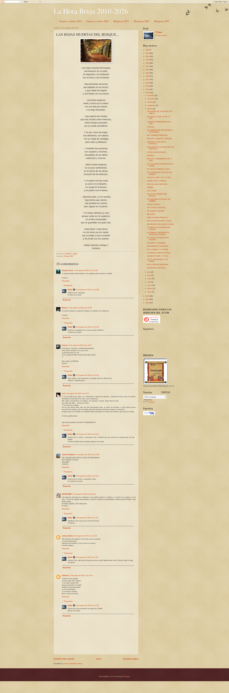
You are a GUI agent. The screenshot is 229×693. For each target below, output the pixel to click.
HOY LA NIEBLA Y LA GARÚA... (158, 249)
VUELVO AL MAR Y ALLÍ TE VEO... (159, 177)
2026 (147, 50)
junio (149, 275)
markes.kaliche (67, 536)
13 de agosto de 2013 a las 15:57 (79, 345)
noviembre (151, 99)
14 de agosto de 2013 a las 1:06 (87, 557)
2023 (147, 60)
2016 (147, 83)
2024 (147, 56)
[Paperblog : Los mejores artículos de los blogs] (149, 414)
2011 (147, 299)
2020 (147, 70)
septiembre (151, 105)
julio (149, 272)
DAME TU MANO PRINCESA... (158, 217)
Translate (151, 402)
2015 (147, 86)
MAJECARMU (67, 494)
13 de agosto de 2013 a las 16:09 (87, 290)
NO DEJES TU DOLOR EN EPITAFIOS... (156, 143)
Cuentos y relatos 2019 (70, 21)
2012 (147, 296)
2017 (147, 79)
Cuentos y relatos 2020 (97, 21)
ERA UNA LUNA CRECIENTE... (158, 184)
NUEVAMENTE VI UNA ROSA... (158, 246)
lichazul (65, 345)
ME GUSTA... (151, 214)
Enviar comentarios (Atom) (73, 663)
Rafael (70, 290)
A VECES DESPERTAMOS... (157, 152)
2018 (147, 76)
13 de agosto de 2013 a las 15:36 (85, 270)
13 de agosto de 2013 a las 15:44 (80, 308)
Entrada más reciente (64, 659)
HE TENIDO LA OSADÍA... (156, 211)
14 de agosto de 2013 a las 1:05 (87, 518)
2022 (147, 63)
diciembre (151, 95)
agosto (150, 109)
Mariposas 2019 (121, 21)
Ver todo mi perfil (161, 35)
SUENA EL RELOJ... (154, 204)
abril (149, 282)
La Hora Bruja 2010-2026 (91, 11)
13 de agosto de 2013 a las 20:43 (84, 494)
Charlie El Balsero (68, 454)
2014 (147, 89)
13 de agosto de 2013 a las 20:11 (87, 434)
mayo (149, 279)
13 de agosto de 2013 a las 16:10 (87, 327)
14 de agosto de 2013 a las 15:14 (81, 575)
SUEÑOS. (150, 187)
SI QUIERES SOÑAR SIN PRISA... (159, 253)
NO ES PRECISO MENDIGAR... (158, 264)
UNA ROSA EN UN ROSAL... (157, 268)
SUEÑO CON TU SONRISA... (157, 181)
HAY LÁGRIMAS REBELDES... (158, 135)
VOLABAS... (151, 127)
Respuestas (68, 285)
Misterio (65, 308)
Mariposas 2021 (162, 21)
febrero (150, 288)
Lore (63, 393)
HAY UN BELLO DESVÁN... (157, 208)
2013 (147, 93)
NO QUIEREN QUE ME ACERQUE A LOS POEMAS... (160, 131)
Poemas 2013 (68, 256)
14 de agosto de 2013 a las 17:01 (87, 605)
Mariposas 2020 (141, 21)
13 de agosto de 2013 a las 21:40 (85, 536)
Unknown (65, 575)
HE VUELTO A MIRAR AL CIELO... (159, 169)
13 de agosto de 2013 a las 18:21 (77, 393)
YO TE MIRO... (152, 191)
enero (149, 292)
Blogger (127, 676)
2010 (147, 303)
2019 (147, 73)
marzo (149, 285)
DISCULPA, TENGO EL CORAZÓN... (160, 139)
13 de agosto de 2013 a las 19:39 (87, 454)
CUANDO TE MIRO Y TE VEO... (158, 256)
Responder (65, 281)
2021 (147, 66)
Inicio (98, 659)
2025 (147, 53)
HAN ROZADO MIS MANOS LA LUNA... (161, 224)
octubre (150, 102)
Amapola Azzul (68, 270)
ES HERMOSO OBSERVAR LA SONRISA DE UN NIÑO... (158, 233)
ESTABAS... (151, 155)
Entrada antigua (130, 659)
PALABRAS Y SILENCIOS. (156, 243)
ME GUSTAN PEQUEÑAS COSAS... (160, 221)
